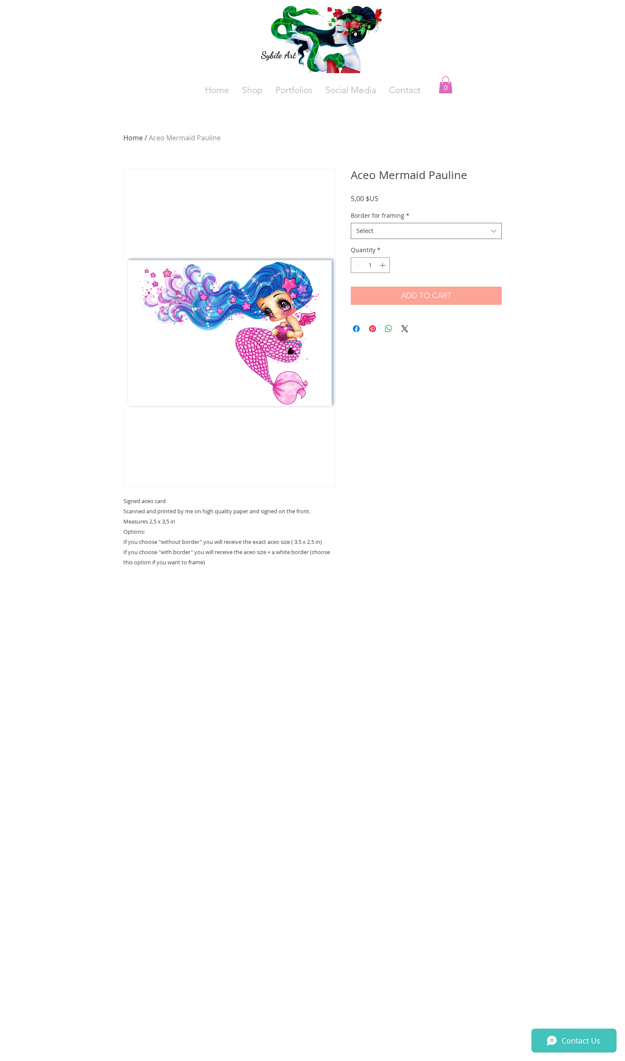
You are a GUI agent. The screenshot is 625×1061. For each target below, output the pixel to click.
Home (133, 137)
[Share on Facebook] (356, 329)
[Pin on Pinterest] (372, 329)
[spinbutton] (370, 265)
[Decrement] (357, 265)
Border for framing (380, 215)
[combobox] (426, 231)
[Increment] (383, 265)
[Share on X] (405, 329)
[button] (351, 90)
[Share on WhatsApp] (389, 329)
